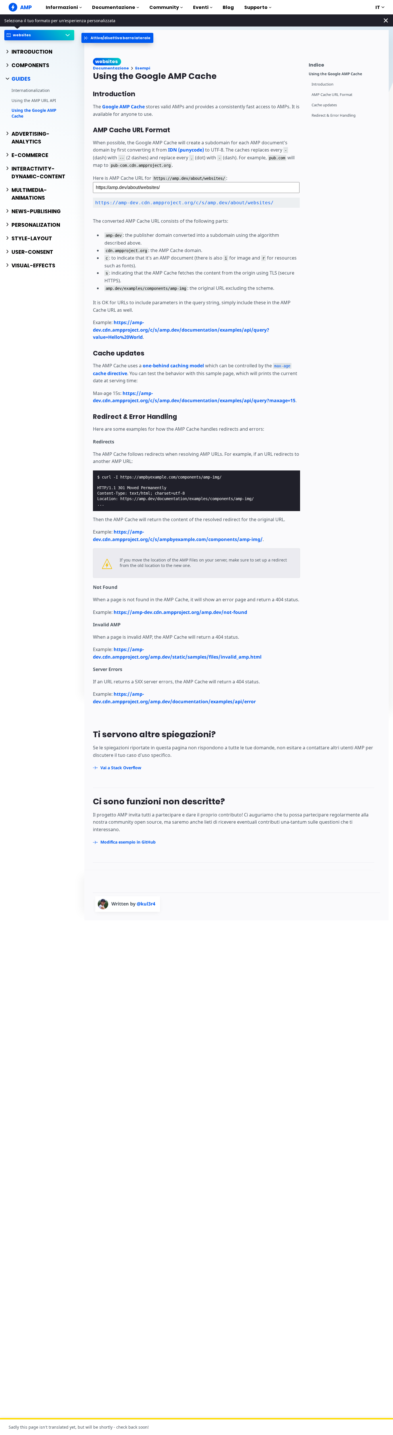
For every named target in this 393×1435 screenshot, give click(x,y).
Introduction (322, 84)
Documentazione (113, 7)
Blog (228, 7)
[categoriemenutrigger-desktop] (117, 38)
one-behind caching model (173, 365)
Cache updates (324, 105)
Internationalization (31, 90)
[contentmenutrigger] (346, 64)
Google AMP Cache (123, 106)
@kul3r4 (146, 904)
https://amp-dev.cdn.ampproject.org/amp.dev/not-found (180, 612)
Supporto (256, 7)
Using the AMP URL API (34, 100)
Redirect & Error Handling (334, 115)
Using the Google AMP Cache (34, 113)
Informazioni (62, 7)
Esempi (142, 68)
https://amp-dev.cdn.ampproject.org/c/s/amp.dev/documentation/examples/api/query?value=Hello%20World (181, 329)
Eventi (201, 7)
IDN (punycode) (186, 150)
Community (164, 7)
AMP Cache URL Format (332, 94)
